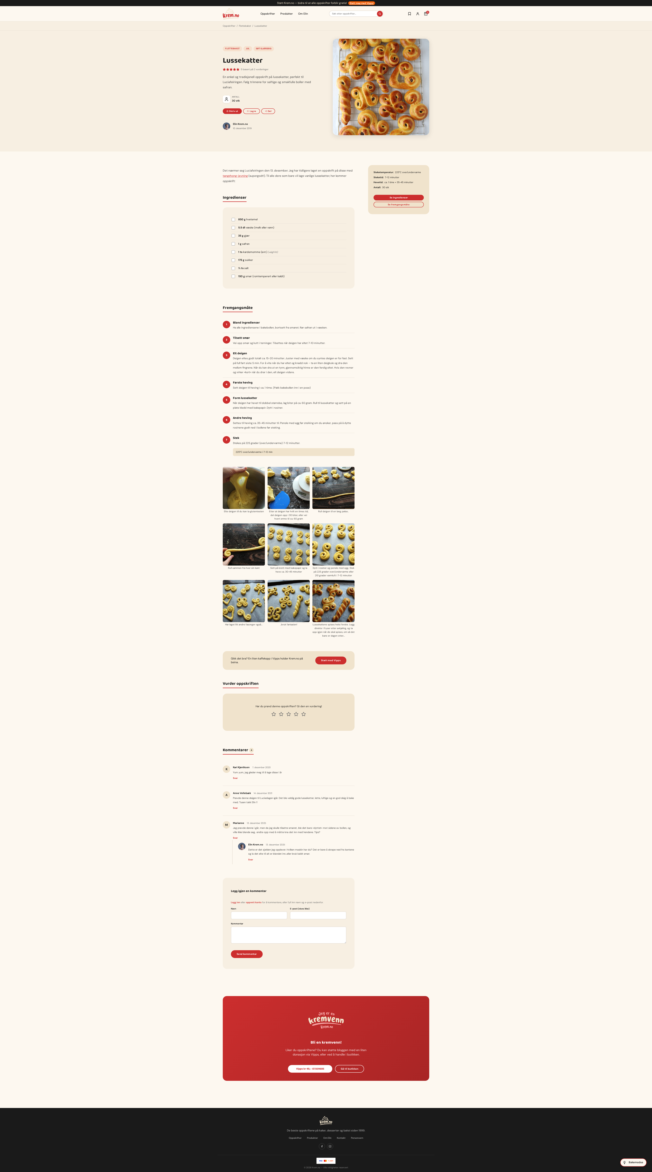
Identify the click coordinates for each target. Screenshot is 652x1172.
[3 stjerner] (289, 714)
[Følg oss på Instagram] (330, 1146)
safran (244, 244)
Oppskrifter (267, 13)
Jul (248, 48)
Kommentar (237, 923)
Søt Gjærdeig (263, 48)
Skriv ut (233, 111)
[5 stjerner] (304, 714)
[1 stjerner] (274, 714)
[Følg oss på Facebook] (322, 1146)
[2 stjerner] (281, 714)
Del (269, 111)
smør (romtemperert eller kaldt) (261, 276)
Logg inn (235, 902)
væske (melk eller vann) (256, 227)
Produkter (286, 13)
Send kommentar (247, 954)
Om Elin (303, 13)
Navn (233, 908)
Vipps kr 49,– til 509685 (310, 1069)
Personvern (357, 1138)
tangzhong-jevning (235, 176)
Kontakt (341, 1138)
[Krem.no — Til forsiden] (231, 14)
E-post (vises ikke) (300, 908)
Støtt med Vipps (331, 660)
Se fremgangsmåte (399, 204)
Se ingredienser (399, 197)
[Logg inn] (417, 13)
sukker (245, 260)
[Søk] (380, 14)
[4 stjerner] (296, 714)
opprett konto (253, 902)
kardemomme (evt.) (258, 252)
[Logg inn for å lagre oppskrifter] (409, 13)
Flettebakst (245, 25)
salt (243, 268)
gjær (244, 235)
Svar (235, 778)
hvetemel (248, 219)
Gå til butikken (349, 1068)
